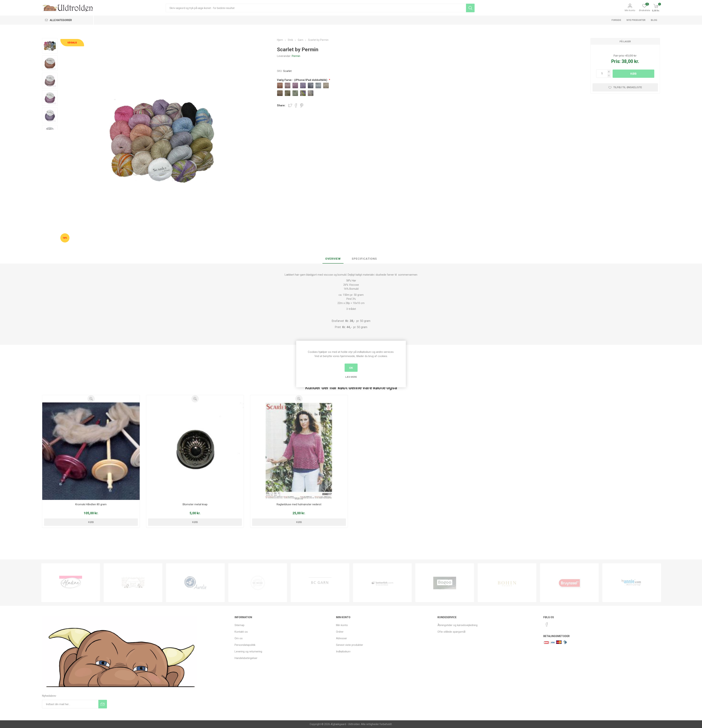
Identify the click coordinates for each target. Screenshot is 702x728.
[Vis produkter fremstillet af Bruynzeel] (507, 582)
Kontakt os (241, 631)
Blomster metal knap (195, 504)
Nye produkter (635, 20)
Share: (281, 105)
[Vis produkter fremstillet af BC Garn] (257, 582)
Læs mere (351, 377)
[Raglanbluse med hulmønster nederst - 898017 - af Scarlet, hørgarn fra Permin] (299, 451)
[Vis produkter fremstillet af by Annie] (569, 582)
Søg (470, 8)
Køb (633, 73)
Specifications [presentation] (364, 258)
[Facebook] (547, 624)
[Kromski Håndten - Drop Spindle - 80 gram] (91, 451)
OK (351, 367)
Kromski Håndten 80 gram (91, 504)
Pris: (615, 61)
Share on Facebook (296, 105)
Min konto (630, 10)
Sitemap (239, 625)
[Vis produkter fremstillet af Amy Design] (70, 582)
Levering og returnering (248, 651)
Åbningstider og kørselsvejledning (457, 625)
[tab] (333, 259)
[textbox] (316, 8)
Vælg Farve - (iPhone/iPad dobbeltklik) (302, 80)
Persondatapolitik (245, 645)
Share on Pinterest (302, 105)
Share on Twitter (290, 105)
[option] (70, 582)
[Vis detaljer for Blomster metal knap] (195, 451)
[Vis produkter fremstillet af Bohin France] (444, 582)
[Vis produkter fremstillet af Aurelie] (133, 582)
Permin (296, 56)
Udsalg (72, 42)
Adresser (341, 638)
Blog (654, 20)
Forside (616, 20)
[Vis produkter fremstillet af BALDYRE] (195, 582)
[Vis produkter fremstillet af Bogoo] (382, 582)
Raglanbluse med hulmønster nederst (299, 504)
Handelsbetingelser (246, 658)
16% (65, 237)
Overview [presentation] (333, 258)
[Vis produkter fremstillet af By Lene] (631, 582)
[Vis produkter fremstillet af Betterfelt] (320, 582)
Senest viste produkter (349, 645)
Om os (239, 638)
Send (102, 704)
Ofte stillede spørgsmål (451, 631)
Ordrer (340, 631)
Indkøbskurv (343, 651)
